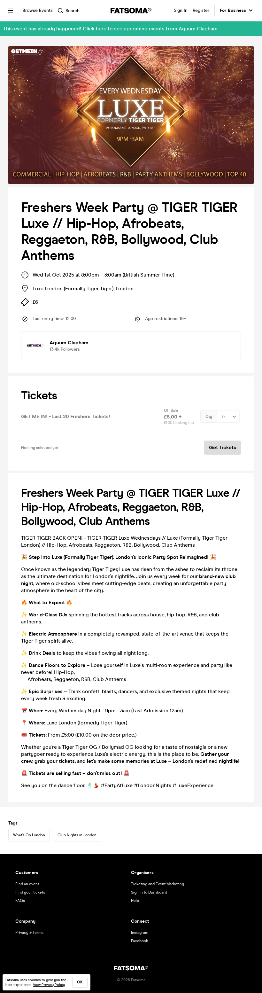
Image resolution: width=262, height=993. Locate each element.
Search (73, 10)
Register (201, 10)
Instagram (139, 932)
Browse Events (37, 10)
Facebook (139, 941)
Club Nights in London (77, 835)
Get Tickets (222, 447)
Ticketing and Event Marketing (157, 884)
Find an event (27, 884)
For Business (233, 10)
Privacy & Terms (29, 932)
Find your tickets (30, 892)
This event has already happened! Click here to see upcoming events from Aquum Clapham (110, 29)
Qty (208, 416)
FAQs (20, 900)
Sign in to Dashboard (149, 892)
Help (135, 900)
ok (80, 982)
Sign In (181, 10)
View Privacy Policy (49, 985)
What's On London (29, 835)
